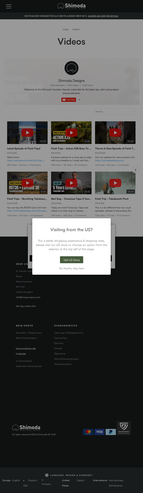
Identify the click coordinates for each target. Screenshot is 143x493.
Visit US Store (71, 260)
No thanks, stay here (71, 268)
